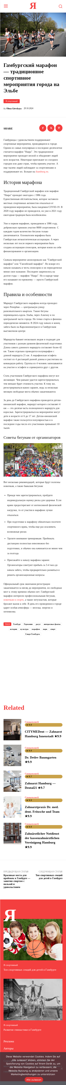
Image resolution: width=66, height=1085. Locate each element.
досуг (38, 624)
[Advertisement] (33, 666)
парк (45, 629)
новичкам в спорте (14, 599)
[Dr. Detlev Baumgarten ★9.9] (12, 755)
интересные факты (52, 624)
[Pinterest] (58, 128)
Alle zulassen (33, 1079)
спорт (52, 629)
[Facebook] (42, 128)
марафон (36, 629)
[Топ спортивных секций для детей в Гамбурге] (33, 940)
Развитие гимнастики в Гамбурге (22, 1029)
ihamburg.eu (42, 171)
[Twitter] (50, 128)
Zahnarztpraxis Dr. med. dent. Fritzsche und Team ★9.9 (42, 811)
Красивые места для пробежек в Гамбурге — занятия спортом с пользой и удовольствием (17, 881)
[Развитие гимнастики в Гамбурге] (33, 999)
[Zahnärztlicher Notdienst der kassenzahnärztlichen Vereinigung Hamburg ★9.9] (12, 833)
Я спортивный (12, 101)
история (13, 629)
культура (24, 629)
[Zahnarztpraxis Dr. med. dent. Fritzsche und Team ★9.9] (12, 807)
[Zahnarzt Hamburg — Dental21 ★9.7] (12, 781)
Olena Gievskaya (13, 108)
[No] (61, 1068)
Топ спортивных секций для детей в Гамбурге (49, 877)
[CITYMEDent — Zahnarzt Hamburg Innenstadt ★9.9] (12, 729)
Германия (28, 624)
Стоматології (32, 722)
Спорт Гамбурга (32, 634)
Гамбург (17, 624)
